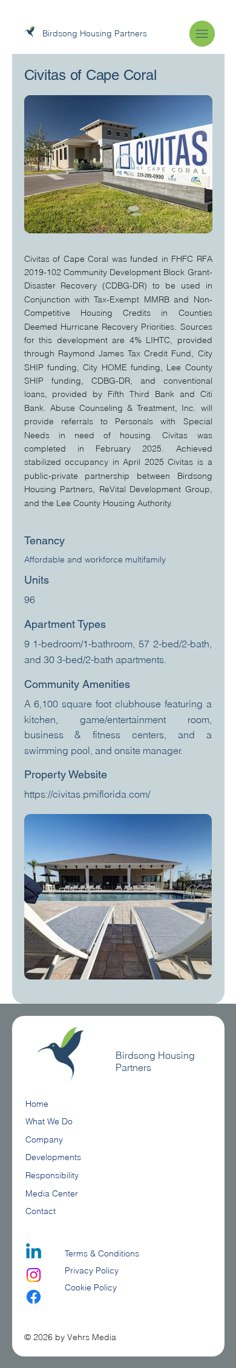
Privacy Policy (92, 1270)
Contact (40, 1211)
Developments (53, 1157)
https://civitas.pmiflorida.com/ (87, 794)
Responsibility (52, 1175)
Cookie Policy (91, 1287)
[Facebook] (33, 1296)
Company (44, 1139)
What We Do (49, 1121)
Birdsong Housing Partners (94, 33)
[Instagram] (33, 1275)
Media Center (51, 1193)
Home (36, 1103)
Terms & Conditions (103, 1253)
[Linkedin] (33, 1252)
